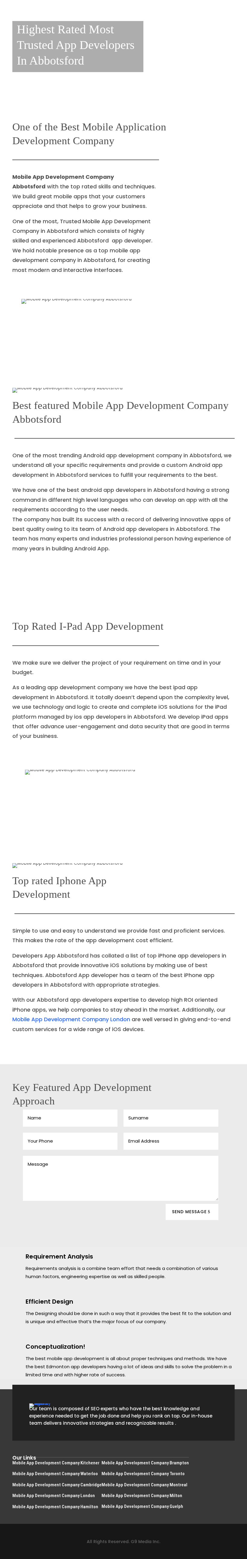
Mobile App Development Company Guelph (142, 1506)
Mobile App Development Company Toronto (143, 1473)
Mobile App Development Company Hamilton (55, 1506)
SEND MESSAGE (189, 1212)
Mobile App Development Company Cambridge (57, 1484)
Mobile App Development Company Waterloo (55, 1473)
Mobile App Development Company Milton (142, 1495)
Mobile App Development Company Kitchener (55, 1463)
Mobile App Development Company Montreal (144, 1484)
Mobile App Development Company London (72, 1019)
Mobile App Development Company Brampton (145, 1463)
